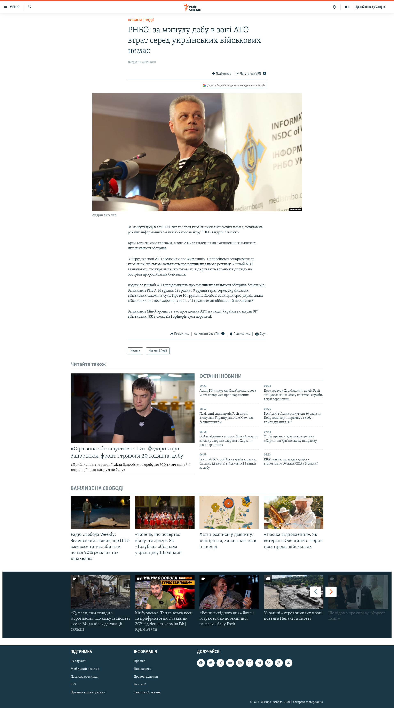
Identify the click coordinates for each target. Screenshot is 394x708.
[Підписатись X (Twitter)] (220, 663)
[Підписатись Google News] (210, 663)
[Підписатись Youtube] (230, 663)
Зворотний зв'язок (147, 692)
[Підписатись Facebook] (201, 663)
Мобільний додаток (85, 669)
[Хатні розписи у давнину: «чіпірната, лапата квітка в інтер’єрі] (229, 512)
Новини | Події (141, 20)
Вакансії (140, 684)
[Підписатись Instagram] (240, 663)
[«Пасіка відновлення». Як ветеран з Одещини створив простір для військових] (293, 512)
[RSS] (269, 663)
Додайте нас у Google (370, 7)
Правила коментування (88, 692)
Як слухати (78, 661)
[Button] (221, 73)
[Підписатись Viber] (249, 663)
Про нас (139, 661)
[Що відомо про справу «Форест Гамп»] (358, 592)
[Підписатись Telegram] (259, 663)
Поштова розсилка (84, 676)
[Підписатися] (288, 663)
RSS (73, 684)
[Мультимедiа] (347, 7)
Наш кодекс (142, 669)
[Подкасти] (334, 7)
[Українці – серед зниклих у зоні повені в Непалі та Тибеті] (293, 592)
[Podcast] (279, 663)
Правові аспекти (146, 676)
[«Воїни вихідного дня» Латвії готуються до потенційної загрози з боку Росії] (229, 592)
